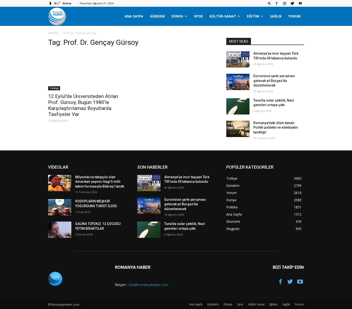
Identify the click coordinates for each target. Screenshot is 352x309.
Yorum (294, 16)
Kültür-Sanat (223, 16)
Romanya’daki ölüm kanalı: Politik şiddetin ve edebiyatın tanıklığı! (275, 127)
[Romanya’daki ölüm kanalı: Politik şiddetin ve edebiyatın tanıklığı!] (238, 129)
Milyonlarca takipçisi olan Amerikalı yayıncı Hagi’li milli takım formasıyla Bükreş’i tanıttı (99, 181)
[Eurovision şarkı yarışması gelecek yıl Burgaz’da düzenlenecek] (238, 82)
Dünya (177, 16)
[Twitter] (292, 3)
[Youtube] (300, 3)
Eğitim (253, 16)
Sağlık (276, 16)
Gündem (157, 16)
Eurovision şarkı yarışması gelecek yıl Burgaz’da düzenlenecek (274, 80)
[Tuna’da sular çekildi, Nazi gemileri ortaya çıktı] (238, 106)
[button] (269, 3)
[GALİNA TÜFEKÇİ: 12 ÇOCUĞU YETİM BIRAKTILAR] (59, 230)
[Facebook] (276, 3)
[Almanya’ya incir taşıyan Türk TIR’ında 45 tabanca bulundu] (238, 59)
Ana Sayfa (134, 16)
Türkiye (54, 88)
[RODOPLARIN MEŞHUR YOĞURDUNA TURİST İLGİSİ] (59, 207)
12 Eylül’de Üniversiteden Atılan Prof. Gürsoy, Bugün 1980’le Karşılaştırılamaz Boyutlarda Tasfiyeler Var (83, 105)
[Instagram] (284, 3)
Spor (198, 16)
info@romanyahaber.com (148, 284)
